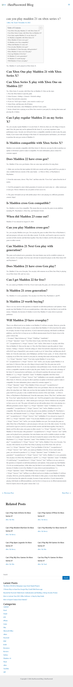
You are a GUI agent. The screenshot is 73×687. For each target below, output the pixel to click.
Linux (5, 624)
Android (5, 607)
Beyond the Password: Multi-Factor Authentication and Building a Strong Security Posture (30, 593)
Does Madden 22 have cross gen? (18, 40)
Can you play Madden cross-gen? (18, 47)
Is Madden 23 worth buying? (16, 58)
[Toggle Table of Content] (39, 27)
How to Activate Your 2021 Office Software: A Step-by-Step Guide (23, 596)
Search (5, 574)
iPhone (5, 620)
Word (5, 662)
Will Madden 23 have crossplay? (18, 61)
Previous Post (8, 493)
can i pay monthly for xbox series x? (52, 527)
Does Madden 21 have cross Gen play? (20, 51)
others (5, 634)
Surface (5, 655)
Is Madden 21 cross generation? (17, 56)
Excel (5, 610)
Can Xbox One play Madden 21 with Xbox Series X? (24, 31)
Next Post (66, 493)
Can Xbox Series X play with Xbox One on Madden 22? (25, 33)
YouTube (6, 669)
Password (6, 638)
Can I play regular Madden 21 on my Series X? (22, 35)
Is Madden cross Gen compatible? (18, 42)
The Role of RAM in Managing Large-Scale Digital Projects (21, 586)
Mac (4, 627)
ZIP (4, 672)
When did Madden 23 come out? (18, 44)
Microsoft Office (8, 631)
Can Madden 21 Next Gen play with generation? (22, 49)
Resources (6, 648)
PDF (4, 641)
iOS (4, 617)
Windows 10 (7, 658)
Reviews (6, 651)
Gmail (5, 614)
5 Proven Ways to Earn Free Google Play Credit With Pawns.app (22, 589)
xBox (8, 23)
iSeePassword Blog (21, 4)
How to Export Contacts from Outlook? (15, 600)
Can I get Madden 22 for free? (17, 54)
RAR (5, 645)
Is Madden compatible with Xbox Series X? (21, 38)
